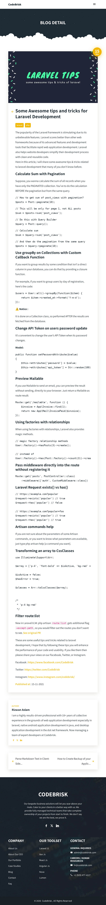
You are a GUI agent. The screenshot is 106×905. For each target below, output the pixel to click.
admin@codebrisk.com (85, 852)
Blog (10, 871)
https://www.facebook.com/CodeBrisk (50, 662)
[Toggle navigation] (94, 4)
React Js (43, 860)
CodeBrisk (14, 4)
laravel (19, 125)
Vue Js (42, 854)
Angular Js (44, 865)
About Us (12, 848)
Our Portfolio (14, 860)
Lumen (42, 877)
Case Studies (14, 865)
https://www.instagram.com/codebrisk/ (51, 677)
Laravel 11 (44, 848)
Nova (41, 871)
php (28, 125)
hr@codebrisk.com (83, 865)
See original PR (32, 633)
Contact (12, 877)
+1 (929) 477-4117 (82, 875)
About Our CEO (15, 854)
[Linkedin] (21, 740)
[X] (17, 740)
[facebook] (13, 740)
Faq (10, 883)
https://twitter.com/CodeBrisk (42, 669)
